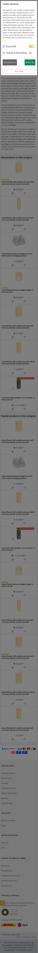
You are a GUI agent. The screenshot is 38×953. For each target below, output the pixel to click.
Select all (30, 62)
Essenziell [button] (11, 46)
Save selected (10, 62)
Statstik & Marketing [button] (16, 52)
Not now (19, 71)
